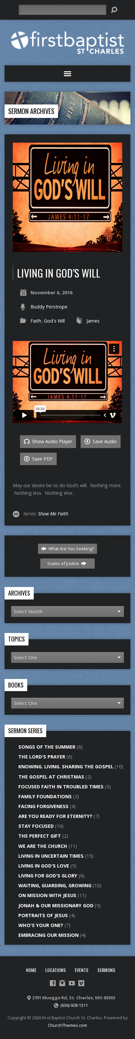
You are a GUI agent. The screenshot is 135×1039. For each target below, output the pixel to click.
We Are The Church (42, 846)
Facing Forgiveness (43, 806)
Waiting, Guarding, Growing (54, 885)
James (93, 321)
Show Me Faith (53, 513)
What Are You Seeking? (71, 549)
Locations (55, 969)
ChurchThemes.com (67, 1025)
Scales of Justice (63, 563)
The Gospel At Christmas (51, 777)
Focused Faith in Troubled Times (61, 786)
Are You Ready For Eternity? (55, 816)
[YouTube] (72, 983)
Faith (35, 321)
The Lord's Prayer (41, 757)
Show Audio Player (51, 441)
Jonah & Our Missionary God (55, 905)
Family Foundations (45, 796)
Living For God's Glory (47, 875)
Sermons (106, 969)
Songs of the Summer (46, 747)
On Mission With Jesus (47, 895)
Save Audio (104, 441)
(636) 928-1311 (74, 1005)
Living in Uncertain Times (51, 856)
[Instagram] (62, 983)
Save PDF (42, 459)
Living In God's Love (43, 866)
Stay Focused (36, 826)
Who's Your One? (40, 925)
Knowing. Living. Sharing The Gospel (65, 766)
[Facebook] (53, 983)
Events (81, 969)
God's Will (54, 321)
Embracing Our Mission (48, 935)
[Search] (114, 10)
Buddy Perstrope (49, 307)
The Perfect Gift (39, 836)
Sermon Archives (31, 111)
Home (31, 969)
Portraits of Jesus (43, 915)
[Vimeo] (81, 983)
